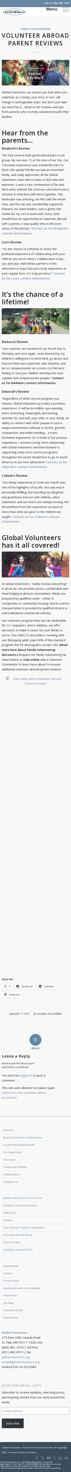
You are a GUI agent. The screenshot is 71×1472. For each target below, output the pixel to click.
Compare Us (10, 1181)
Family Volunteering (36, 29)
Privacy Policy (11, 1280)
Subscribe (12, 1423)
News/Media (10, 1266)
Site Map (8, 1303)
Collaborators (11, 1174)
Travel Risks (10, 1295)
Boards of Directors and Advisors (23, 1137)
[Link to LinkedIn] (60, 1458)
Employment (10, 1317)
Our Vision (9, 1159)
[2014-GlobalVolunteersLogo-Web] (29, 12)
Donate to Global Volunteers (20, 1205)
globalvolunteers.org (16, 1357)
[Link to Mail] (66, 1458)
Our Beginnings (12, 1152)
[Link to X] (43, 1458)
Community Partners (15, 1167)
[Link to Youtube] (48, 1458)
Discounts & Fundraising (17, 1235)
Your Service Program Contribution (23, 1227)
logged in (26, 1075)
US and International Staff (18, 1145)
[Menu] (63, 9)
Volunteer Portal (13, 1310)
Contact (7, 1273)
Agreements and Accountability (21, 1288)
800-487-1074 (61, 3)
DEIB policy (9, 1212)
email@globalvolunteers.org (21, 1362)
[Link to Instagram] (54, 1458)
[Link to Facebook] (37, 1458)
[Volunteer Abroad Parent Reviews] (35, 72)
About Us (8, 1130)
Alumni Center (11, 1242)
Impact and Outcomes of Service (22, 1198)
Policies (7, 1220)
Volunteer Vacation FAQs (18, 1249)
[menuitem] (63, 9)
